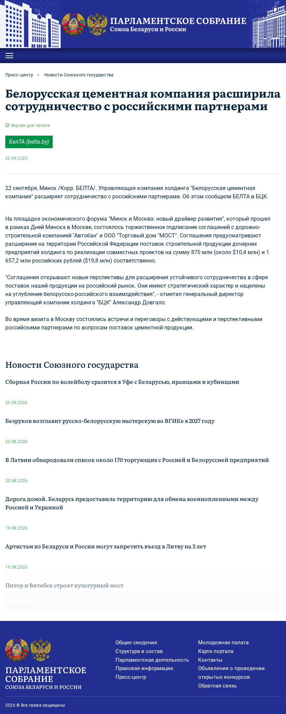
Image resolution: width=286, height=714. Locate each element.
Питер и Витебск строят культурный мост (64, 585)
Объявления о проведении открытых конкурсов (231, 672)
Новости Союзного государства (78, 74)
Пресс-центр (19, 74)
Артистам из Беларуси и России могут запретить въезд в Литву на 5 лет (105, 546)
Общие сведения (136, 642)
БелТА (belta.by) (29, 141)
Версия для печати (30, 125)
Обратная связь (217, 686)
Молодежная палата (223, 642)
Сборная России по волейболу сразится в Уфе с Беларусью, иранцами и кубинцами (122, 381)
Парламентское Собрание (45, 676)
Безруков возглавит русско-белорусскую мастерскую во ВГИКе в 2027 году (109, 420)
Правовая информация (144, 668)
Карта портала (215, 651)
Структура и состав (139, 651)
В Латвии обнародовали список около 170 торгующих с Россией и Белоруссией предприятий (137, 459)
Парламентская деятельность (152, 660)
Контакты (210, 660)
